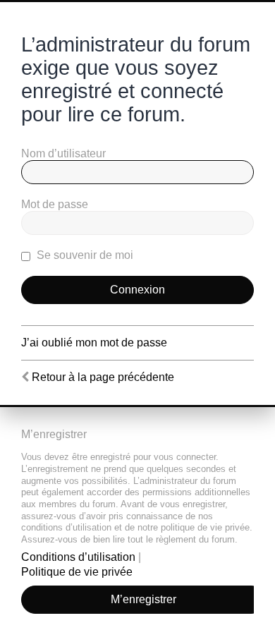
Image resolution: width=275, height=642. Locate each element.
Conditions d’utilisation (78, 557)
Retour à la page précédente (103, 377)
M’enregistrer (143, 599)
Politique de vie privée (77, 572)
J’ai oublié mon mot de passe (94, 343)
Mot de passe (54, 204)
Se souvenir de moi (83, 255)
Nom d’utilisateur (63, 153)
